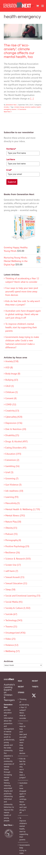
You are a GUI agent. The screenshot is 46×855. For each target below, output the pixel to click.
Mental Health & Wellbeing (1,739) (22, 509)
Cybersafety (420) (13, 416)
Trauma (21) (11, 626)
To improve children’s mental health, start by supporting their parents (21, 327)
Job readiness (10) (14, 490)
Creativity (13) (12, 410)
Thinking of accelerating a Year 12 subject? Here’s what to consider (23, 708)
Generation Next (11, 105)
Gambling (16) (12, 466)
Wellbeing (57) (12, 651)
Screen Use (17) (13, 564)
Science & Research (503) (18, 558)
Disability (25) (12, 435)
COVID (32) (10, 404)
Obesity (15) (11, 527)
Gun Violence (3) (13, 484)
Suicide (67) (11, 614)
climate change (19, 107)
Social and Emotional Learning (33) (22, 595)
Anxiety (23, 39)
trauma (14, 109)
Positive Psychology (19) (17, 546)
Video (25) (10, 638)
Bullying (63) (11, 379)
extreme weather (30, 107)
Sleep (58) (10, 589)
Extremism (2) (12, 459)
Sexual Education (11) (16, 583)
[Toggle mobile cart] (37, 5)
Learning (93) (11, 496)
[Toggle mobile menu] (42, 5)
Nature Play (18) (13, 521)
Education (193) (13, 453)
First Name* (11, 149)
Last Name (10, 159)
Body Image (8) (12, 373)
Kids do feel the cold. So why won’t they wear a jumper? (22, 768)
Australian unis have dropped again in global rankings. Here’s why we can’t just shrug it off (23, 314)
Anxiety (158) (11, 361)
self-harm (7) (11, 570)
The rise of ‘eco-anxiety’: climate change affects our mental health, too (23, 25)
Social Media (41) (13, 601)
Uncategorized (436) (15, 632)
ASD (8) (9, 367)
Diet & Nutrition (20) (15, 429)
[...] (31, 98)
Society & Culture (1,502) (17, 607)
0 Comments (22, 109)
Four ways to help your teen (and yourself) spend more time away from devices (21, 291)
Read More (7, 112)
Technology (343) (13, 620)
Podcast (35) (11, 533)
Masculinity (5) (12, 503)
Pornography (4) (13, 540)
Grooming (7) (11, 478)
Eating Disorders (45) (15, 447)
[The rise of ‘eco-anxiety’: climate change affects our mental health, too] (23, 32)
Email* (9, 170)
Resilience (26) (12, 552)
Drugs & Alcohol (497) (16, 441)
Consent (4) (10, 398)
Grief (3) (9, 472)
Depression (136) (13, 422)
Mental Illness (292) (15, 515)
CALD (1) (9, 385)
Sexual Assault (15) (14, 577)
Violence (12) (11, 644)
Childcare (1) (11, 392)
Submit (12, 181)
